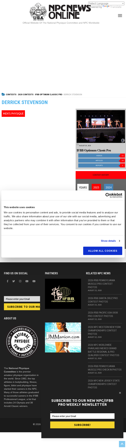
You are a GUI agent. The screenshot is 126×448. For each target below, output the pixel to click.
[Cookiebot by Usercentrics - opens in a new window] (108, 195)
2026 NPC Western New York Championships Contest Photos (104, 330)
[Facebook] (7, 281)
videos (110, 156)
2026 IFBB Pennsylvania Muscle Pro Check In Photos (105, 368)
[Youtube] (33, 281)
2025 (96, 187)
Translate (115, 6)
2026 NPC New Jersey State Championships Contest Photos (104, 384)
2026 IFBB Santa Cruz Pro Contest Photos (103, 300)
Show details (108, 240)
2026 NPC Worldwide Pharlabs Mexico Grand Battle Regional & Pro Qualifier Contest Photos (103, 350)
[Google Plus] (26, 281)
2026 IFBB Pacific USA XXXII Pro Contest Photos (103, 314)
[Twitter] (13, 281)
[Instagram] (20, 281)
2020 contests (25, 94)
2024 (109, 187)
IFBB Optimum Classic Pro (48, 94)
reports (109, 165)
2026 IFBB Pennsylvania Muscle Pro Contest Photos (101, 284)
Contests (11, 94)
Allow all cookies (102, 250)
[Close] (120, 393)
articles (110, 160)
